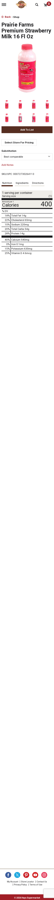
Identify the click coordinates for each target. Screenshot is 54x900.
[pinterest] (26, 875)
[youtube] (35, 875)
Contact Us (42, 881)
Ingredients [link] (22, 182)
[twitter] (17, 875)
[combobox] (27, 156)
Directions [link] (38, 182)
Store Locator (27, 881)
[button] (7, 104)
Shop (16, 17)
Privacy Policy (20, 884)
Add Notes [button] (8, 164)
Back (7, 16)
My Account (12, 881)
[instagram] (44, 875)
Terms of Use (36, 884)
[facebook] (8, 875)
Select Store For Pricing (19, 142)
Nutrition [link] (7, 182)
